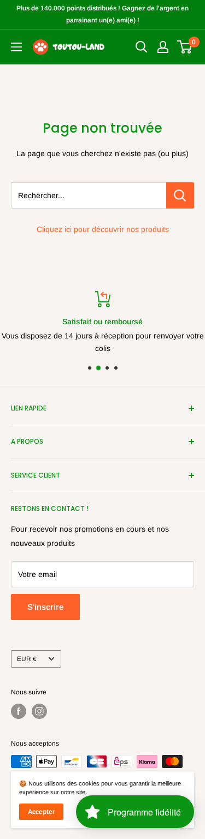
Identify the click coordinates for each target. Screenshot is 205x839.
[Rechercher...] (180, 195)
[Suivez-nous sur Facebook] (18, 711)
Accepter (41, 812)
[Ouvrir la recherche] (142, 47)
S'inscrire (45, 606)
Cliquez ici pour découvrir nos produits (103, 229)
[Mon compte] (162, 47)
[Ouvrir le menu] (16, 47)
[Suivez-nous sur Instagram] (39, 711)
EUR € (27, 659)
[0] (185, 46)
